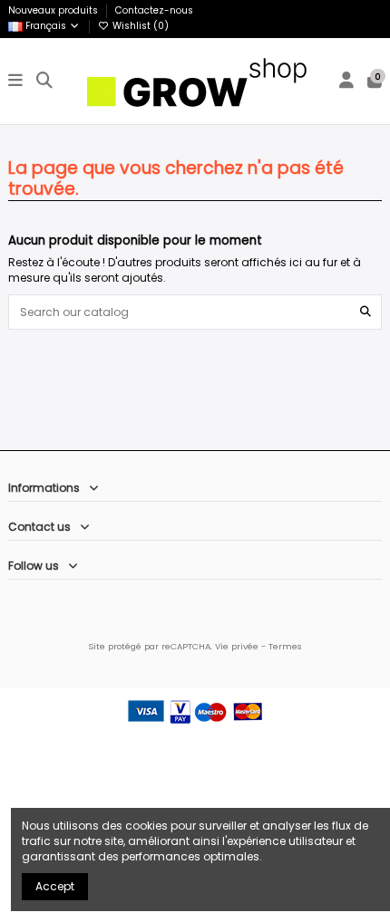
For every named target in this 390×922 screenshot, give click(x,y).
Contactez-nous (154, 10)
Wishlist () (139, 26)
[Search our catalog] (365, 312)
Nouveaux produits (54, 10)
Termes (285, 646)
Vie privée (236, 646)
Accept (54, 886)
